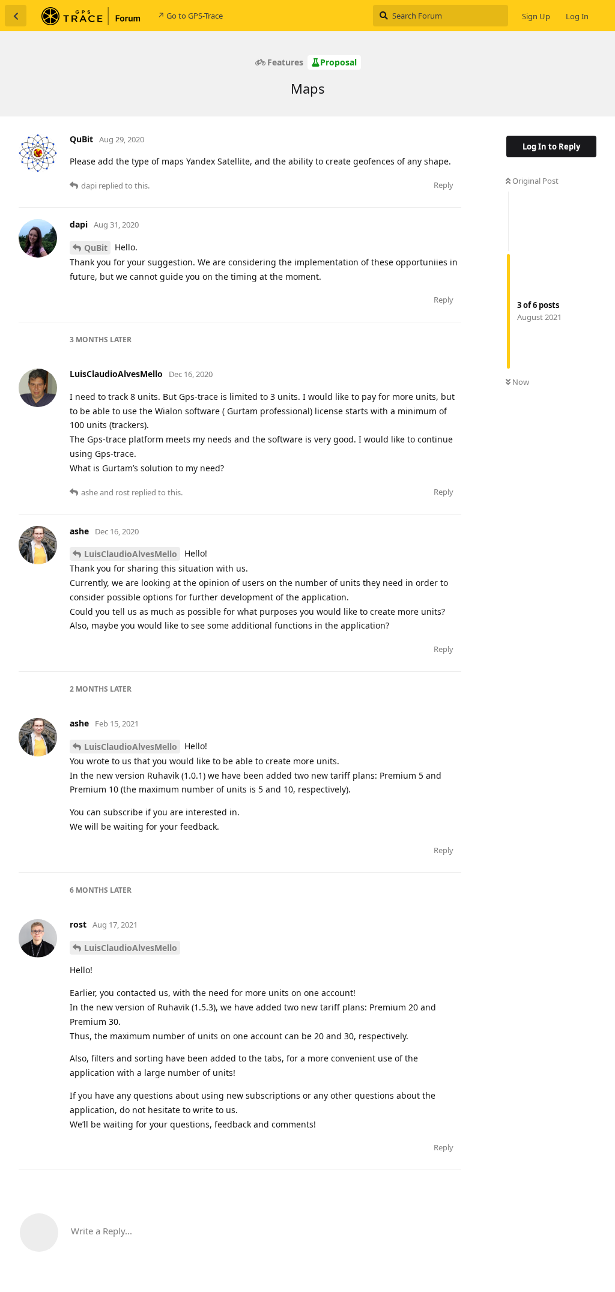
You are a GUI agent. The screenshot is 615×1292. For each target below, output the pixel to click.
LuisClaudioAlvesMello (130, 554)
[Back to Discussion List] (15, 15)
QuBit (96, 247)
